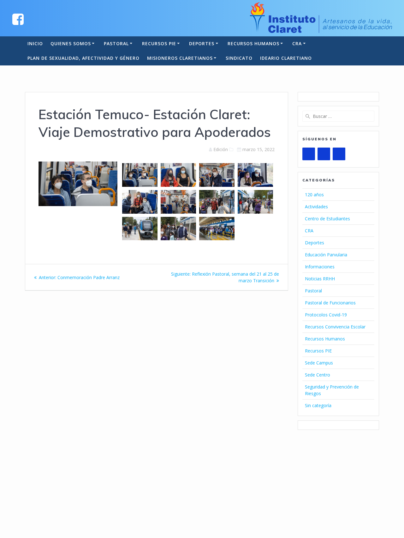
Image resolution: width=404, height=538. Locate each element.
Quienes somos (70, 43)
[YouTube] (308, 154)
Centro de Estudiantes (327, 219)
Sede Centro (317, 375)
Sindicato (239, 58)
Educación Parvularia (326, 255)
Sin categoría (318, 405)
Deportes (201, 43)
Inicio (35, 43)
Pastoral (116, 43)
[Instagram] (339, 154)
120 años (314, 195)
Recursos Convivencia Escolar (335, 327)
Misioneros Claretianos (180, 58)
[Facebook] (324, 154)
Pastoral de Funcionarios (330, 303)
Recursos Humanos (253, 43)
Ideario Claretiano (286, 58)
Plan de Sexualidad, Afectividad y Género (83, 58)
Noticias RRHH (320, 279)
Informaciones (320, 267)
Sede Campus (319, 363)
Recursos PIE (159, 43)
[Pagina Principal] (18, 19)
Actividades (316, 207)
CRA (297, 43)
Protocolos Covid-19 (326, 315)
